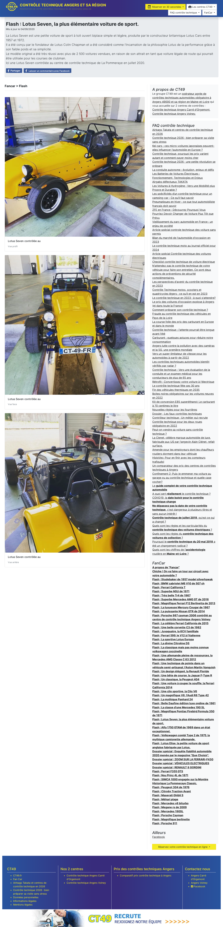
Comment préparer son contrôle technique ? (180, 309)
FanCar (208, 12)
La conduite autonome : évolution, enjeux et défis (183, 169)
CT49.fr (17, 875)
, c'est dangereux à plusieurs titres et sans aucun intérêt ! (182, 509)
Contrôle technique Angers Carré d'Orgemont (180, 109)
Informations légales (24, 900)
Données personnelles (25, 897)
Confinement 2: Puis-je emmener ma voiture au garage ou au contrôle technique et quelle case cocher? (181, 477)
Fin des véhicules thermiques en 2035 (176, 389)
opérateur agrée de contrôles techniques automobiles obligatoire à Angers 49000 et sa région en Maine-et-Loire (181, 97)
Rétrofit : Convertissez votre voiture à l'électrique (183, 381)
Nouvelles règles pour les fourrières (174, 409)
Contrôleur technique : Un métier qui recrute (180, 417)
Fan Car (17, 879)
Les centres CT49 (202, 6)
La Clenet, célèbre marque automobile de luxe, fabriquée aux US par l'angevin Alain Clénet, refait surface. (183, 441)
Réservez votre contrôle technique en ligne (183, 846)
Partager (15, 70)
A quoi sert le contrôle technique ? (181, 493)
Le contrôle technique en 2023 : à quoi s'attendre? (184, 297)
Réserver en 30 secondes (166, 6)
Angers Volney (199, 882)
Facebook (158, 837)
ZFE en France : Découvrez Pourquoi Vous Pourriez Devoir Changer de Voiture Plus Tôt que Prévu (182, 213)
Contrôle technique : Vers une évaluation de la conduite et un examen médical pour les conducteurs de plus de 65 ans (181, 373)
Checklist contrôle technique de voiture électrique (183, 261)
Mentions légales (22, 904)
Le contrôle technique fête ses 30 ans (175, 385)
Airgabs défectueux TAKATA (170, 181)
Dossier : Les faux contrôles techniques (177, 413)
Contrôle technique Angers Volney (173, 113)
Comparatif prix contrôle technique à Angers (145, 875)
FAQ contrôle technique (184, 12)
